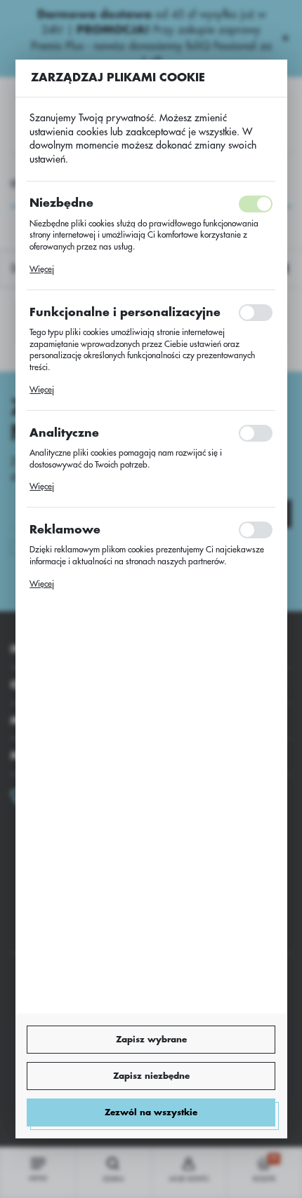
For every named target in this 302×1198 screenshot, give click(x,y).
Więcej (41, 269)
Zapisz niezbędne (151, 1076)
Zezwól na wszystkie (151, 1112)
